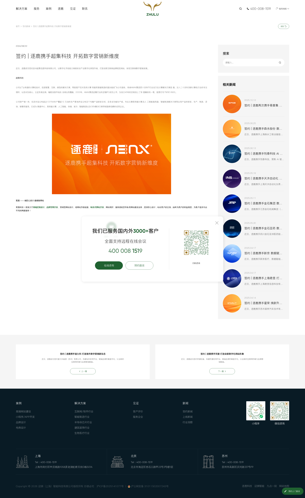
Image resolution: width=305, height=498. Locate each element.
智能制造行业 (81, 417)
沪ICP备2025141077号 (110, 486)
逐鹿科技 (247, 486)
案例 (48, 9)
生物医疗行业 (81, 433)
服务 (36, 9)
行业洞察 (188, 422)
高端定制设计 (39, 207)
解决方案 (21, 9)
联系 (85, 9)
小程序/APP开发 (25, 417)
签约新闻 (26, 26)
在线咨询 (109, 265)
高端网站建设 (23, 411)
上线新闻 (188, 417)
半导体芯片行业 (83, 422)
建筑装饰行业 (81, 427)
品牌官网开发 (52, 207)
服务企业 (138, 417)
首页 (18, 26)
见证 (73, 9)
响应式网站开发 (97, 207)
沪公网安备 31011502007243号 (150, 486)
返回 (283, 26)
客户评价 (138, 411)
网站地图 (284, 486)
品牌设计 (21, 422)
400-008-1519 (260, 8)
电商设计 (21, 427)
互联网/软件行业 (83, 411)
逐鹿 (61, 9)
